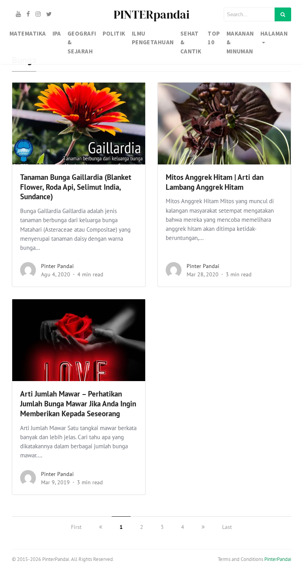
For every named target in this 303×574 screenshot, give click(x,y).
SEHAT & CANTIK (191, 42)
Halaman (274, 33)
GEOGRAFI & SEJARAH (81, 42)
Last (227, 527)
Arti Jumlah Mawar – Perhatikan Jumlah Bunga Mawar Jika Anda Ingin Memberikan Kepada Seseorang (78, 403)
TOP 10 (214, 38)
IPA (56, 33)
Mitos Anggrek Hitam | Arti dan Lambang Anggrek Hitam (215, 182)
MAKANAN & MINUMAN (240, 42)
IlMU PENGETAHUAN (153, 38)
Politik (114, 33)
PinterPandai (277, 559)
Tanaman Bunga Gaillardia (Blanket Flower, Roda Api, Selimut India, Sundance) (75, 187)
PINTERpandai (151, 14)
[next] (203, 527)
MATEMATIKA (27, 33)
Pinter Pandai (57, 266)
